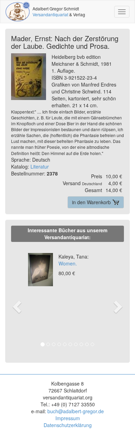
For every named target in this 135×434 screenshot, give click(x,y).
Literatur (39, 166)
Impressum (67, 418)
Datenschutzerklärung (68, 425)
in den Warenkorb (92, 202)
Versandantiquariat (50, 14)
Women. (73, 260)
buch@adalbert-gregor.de (75, 411)
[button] (16, 299)
